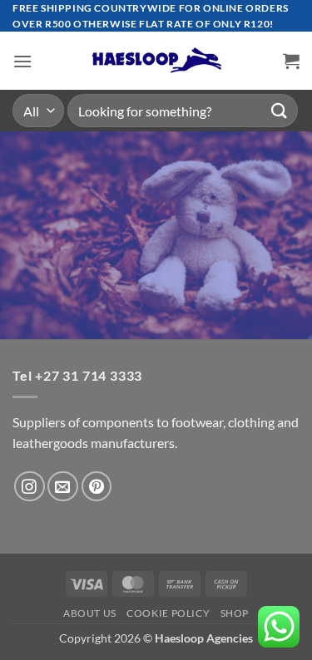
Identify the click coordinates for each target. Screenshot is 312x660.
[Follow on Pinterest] (97, 486)
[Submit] (279, 111)
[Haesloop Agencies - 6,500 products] (156, 61)
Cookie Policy (168, 613)
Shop (234, 613)
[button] (22, 61)
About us (89, 613)
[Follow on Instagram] (29, 486)
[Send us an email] (62, 486)
